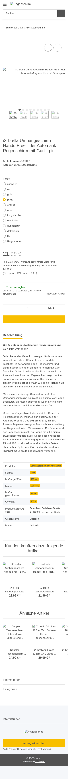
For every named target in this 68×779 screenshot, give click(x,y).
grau (10, 210)
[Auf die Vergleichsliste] (48, 48)
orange (11, 204)
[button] (51, 4)
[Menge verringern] (7, 308)
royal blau (12, 220)
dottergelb (13, 230)
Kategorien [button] (10, 689)
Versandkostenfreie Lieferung (38, 261)
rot (8, 189)
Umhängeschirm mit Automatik (46, 466)
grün (10, 194)
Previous (6, 117)
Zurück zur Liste (14, 27)
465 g (33, 501)
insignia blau (14, 215)
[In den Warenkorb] (6, 39)
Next (62, 117)
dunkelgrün (13, 225)
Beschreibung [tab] (12, 335)
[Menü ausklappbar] (5, 3)
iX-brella (35, 486)
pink (10, 199)
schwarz (12, 183)
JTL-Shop (40, 761)
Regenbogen (14, 241)
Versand (47, 749)
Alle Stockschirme (27, 164)
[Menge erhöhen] (61, 308)
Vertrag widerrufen (34, 743)
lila (8, 236)
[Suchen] (61, 13)
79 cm (33, 493)
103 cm (34, 479)
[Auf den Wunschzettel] (57, 48)
